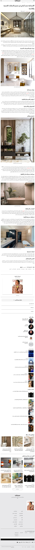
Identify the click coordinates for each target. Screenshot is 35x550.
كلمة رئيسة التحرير (18, 300)
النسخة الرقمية (17, 295)
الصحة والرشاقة (16, 532)
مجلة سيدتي (15, 511)
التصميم (10, 269)
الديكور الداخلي (14, 269)
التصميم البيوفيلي (29, 168)
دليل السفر (21, 526)
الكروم (23, 211)
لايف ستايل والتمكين (31, 532)
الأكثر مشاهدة (31, 389)
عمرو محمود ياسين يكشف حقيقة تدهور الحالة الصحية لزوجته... (19, 424)
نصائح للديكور (18, 269)
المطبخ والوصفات (16, 534)
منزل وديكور (32, 11)
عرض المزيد (17, 489)
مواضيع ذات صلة (30, 435)
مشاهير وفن (26, 532)
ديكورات (26, 269)
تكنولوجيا (27, 351)
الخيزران (27, 93)
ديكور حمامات (23, 269)
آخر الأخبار (15, 526)
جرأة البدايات (32, 311)
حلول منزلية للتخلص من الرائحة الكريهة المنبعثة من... (21, 399)
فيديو (22, 511)
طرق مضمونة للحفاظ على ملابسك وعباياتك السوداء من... (20, 391)
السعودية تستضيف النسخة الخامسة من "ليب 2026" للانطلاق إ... (21, 352)
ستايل (22, 517)
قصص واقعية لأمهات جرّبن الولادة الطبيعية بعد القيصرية (20, 407)
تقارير (22, 519)
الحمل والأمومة (16, 535)
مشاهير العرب (26, 366)
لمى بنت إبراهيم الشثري (25, 319)
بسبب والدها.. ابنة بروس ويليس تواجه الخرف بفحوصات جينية (21, 382)
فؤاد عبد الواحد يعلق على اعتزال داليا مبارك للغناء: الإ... (21, 367)
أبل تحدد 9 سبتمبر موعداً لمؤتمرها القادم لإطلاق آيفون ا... (21, 359)
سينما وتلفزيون (26, 373)
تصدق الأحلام (32, 307)
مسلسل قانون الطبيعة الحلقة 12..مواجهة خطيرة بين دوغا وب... (20, 374)
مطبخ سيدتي (21, 513)
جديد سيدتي (31, 349)
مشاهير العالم (26, 381)
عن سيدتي (15, 515)
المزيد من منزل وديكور (28, 456)
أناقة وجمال (21, 532)
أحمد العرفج (26, 337)
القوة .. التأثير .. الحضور (31, 303)
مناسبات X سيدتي (14, 513)
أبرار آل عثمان (26, 325)
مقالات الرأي (31, 317)
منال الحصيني (26, 343)
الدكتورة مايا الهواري (25, 331)
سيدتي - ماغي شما (28, 11)
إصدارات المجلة (17, 276)
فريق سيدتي (15, 519)
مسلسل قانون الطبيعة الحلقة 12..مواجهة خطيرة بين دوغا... (20, 416)
